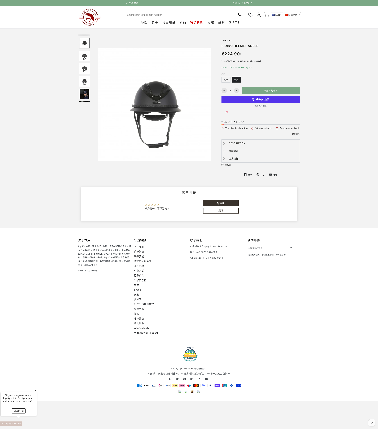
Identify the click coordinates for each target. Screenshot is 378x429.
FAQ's (137, 289)
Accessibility (141, 328)
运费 (136, 294)
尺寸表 (138, 299)
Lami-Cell (227, 40)
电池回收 (139, 323)
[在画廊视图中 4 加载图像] (84, 81)
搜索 (136, 285)
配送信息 (296, 134)
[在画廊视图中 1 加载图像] (84, 43)
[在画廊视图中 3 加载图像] (84, 68)
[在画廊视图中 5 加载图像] (84, 94)
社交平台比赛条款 (144, 304)
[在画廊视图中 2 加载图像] (84, 56)
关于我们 (139, 246)
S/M (226, 79)
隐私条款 (139, 275)
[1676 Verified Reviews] (189, 359)
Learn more (18, 411)
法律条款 (139, 308)
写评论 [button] (221, 203)
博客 (136, 313)
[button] (292, 14)
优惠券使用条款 (142, 261)
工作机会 (139, 265)
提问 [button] (220, 210)
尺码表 (228, 165)
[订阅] (291, 247)
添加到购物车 (271, 90)
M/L (236, 79)
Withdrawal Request (146, 332)
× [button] (35, 390)
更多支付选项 (261, 105)
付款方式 (139, 270)
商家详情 (139, 251)
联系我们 (139, 256)
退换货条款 (140, 280)
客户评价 (139, 318)
